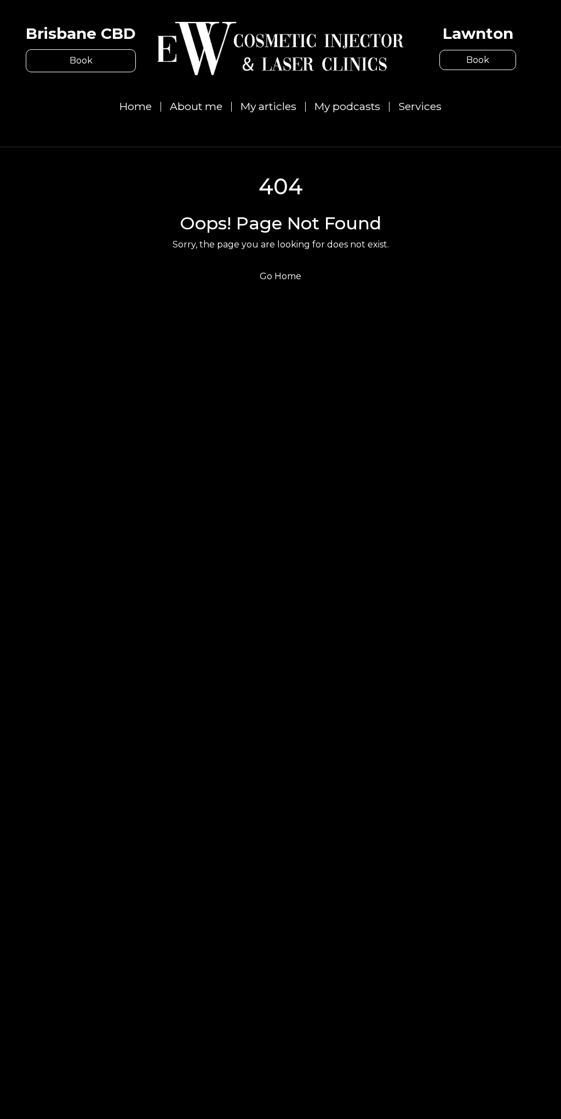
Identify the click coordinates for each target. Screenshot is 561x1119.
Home (135, 106)
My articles (268, 106)
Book (81, 60)
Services (420, 106)
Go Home (280, 276)
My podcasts (347, 106)
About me (196, 106)
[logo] (280, 48)
